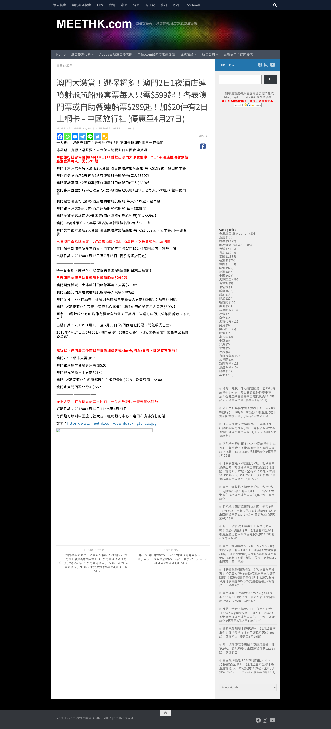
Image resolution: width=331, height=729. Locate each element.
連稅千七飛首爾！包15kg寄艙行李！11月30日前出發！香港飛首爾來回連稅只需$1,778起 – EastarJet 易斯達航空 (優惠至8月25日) (247, 449)
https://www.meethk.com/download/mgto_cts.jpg (112, 423)
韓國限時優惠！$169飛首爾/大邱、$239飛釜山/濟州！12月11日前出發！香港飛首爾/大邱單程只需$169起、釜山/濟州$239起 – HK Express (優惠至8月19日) (247, 666)
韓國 (136, 4)
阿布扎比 (225, 329)
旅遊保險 (225, 367)
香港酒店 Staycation (233, 233)
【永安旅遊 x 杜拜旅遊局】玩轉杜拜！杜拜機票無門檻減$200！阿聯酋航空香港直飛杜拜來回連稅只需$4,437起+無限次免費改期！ (247, 430)
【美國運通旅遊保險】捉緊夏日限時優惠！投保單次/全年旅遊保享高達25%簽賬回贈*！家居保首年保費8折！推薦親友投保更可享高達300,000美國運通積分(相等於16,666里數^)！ (247, 577)
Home (61, 54)
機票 (222, 241)
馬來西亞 (225, 279)
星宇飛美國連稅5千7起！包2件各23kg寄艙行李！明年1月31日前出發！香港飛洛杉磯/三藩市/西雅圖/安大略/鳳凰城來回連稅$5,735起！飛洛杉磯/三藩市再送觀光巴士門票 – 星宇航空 (248, 553)
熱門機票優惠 (81, 4)
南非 (222, 317)
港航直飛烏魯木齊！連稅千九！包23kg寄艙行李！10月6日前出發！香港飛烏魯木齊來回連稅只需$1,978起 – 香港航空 (247, 412)
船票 (222, 371)
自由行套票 (64, 65)
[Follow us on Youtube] (272, 65)
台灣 (112, 4)
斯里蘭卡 (225, 310)
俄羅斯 (223, 283)
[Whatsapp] (67, 136)
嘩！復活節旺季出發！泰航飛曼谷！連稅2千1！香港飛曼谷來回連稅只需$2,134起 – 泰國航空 (247, 648)
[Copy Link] (105, 136)
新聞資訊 (225, 363)
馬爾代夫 (225, 321)
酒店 (222, 237)
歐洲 (176, 4)
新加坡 (150, 4)
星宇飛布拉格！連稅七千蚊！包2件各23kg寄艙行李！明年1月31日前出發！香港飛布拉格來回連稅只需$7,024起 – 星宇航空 (247, 493)
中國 (222, 275)
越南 (222, 291)
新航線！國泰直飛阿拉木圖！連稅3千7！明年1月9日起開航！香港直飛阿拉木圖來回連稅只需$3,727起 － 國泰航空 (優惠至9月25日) (247, 512)
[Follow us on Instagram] (266, 65)
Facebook (192, 4)
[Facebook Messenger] (75, 136)
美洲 (222, 306)
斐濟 (222, 325)
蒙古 (222, 348)
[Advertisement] (248, 139)
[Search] (270, 79)
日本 (100, 4)
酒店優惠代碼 (81, 54)
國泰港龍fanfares (231, 245)
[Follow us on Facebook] (260, 65)
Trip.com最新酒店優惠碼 (156, 54)
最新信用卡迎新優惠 (238, 54)
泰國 (124, 4)
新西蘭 (223, 302)
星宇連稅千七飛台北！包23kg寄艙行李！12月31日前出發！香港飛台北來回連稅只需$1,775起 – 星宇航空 (247, 597)
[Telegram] (82, 136)
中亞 (222, 340)
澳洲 (164, 4)
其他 (222, 375)
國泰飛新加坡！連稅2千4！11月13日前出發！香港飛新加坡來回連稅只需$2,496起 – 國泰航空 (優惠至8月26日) (247, 632)
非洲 (222, 344)
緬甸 (222, 333)
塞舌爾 (223, 337)
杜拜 (222, 314)
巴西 (222, 352)
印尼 (222, 298)
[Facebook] (60, 136)
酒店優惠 (59, 4)
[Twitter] (97, 136)
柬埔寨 (223, 287)
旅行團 (223, 360)
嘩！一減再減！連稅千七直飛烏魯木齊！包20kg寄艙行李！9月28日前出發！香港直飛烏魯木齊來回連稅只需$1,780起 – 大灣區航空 (247, 532)
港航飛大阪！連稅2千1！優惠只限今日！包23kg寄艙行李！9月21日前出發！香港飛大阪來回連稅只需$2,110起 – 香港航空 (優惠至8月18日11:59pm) (247, 615)
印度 (222, 295)
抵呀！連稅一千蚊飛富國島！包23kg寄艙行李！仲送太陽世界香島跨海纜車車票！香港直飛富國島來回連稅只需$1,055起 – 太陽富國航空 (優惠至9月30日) (247, 394)
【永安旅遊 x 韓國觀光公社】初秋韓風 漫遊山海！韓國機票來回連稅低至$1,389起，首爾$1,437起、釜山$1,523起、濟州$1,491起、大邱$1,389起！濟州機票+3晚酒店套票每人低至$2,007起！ (247, 471)
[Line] (90, 136)
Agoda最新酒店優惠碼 (115, 54)
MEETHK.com (94, 23)
